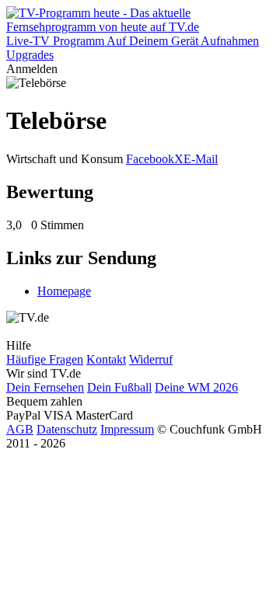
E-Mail (201, 158)
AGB (19, 429)
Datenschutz (67, 429)
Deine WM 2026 (196, 387)
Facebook (150, 158)
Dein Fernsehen (45, 387)
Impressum (127, 429)
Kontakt (106, 359)
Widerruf (151, 359)
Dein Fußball (119, 387)
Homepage (64, 291)
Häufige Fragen (44, 359)
